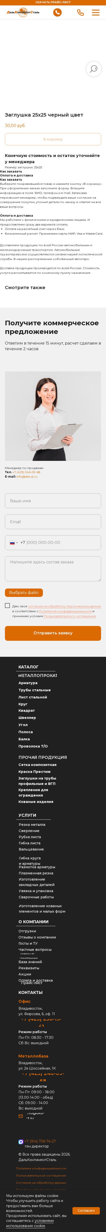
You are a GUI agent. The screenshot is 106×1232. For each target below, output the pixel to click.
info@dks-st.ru (27, 476)
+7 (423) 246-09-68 (26, 472)
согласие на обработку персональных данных (64, 606)
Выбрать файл (24, 592)
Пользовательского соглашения (70, 616)
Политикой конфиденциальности (65, 611)
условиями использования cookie (30, 1223)
